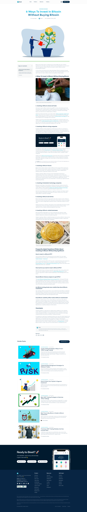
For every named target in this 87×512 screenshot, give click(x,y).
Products (35, 1)
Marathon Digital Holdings (57, 149)
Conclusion (20, 75)
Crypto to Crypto (37, 485)
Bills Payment (37, 487)
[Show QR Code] (61, 2)
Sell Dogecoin (61, 480)
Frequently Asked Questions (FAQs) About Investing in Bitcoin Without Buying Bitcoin (25, 73)
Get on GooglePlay (43, 461)
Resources (41, 1)
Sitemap (69, 506)
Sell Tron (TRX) (61, 485)
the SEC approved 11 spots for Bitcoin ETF (49, 120)
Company (47, 1)
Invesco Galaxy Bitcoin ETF (58, 271)
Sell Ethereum (61, 478)
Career (48, 485)
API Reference (49, 478)
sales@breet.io (25, 481)
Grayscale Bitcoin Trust (40, 263)
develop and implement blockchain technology (58, 187)
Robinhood (45, 258)
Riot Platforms (47, 149)
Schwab (40, 258)
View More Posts (64, 341)
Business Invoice (37, 490)
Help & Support (49, 480)
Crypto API (48, 475)
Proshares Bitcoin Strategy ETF (61, 116)
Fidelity (37, 258)
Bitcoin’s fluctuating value (47, 155)
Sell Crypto (36, 475)
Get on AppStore (32, 461)
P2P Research (49, 487)
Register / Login (66, 1)
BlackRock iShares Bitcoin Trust (53, 263)
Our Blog (48, 482)
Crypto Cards (37, 480)
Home (30, 1)
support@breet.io (22, 478)
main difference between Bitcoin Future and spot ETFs (48, 279)
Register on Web (22, 461)
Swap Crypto (37, 478)
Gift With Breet (37, 482)
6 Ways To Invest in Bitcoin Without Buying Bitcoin (24, 70)
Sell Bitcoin (60, 475)
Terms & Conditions (58, 506)
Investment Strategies (44, 395)
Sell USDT (60, 482)
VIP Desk (36, 492)
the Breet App (61, 321)
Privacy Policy (64, 506)
